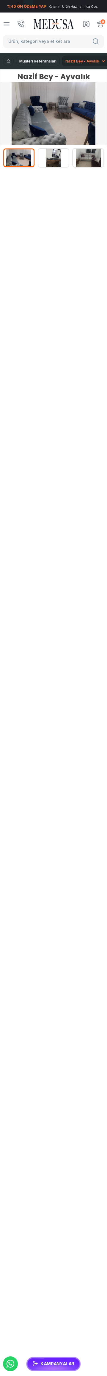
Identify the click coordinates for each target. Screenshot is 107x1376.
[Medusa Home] (8, 61)
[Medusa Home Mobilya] (54, 24)
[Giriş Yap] (86, 24)
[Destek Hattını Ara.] (21, 24)
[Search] (96, 41)
